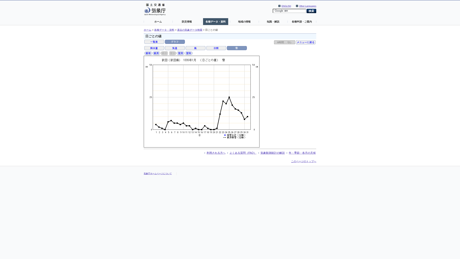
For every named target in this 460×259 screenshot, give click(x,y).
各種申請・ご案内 (302, 21)
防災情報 (187, 21)
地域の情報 (244, 21)
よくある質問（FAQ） (242, 152)
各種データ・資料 (216, 21)
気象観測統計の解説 (273, 152)
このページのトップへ (303, 161)
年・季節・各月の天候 (302, 152)
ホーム (158, 21)
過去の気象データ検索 (189, 30)
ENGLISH (286, 6)
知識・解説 (273, 21)
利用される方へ (216, 152)
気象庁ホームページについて (158, 173)
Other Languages (307, 6)
